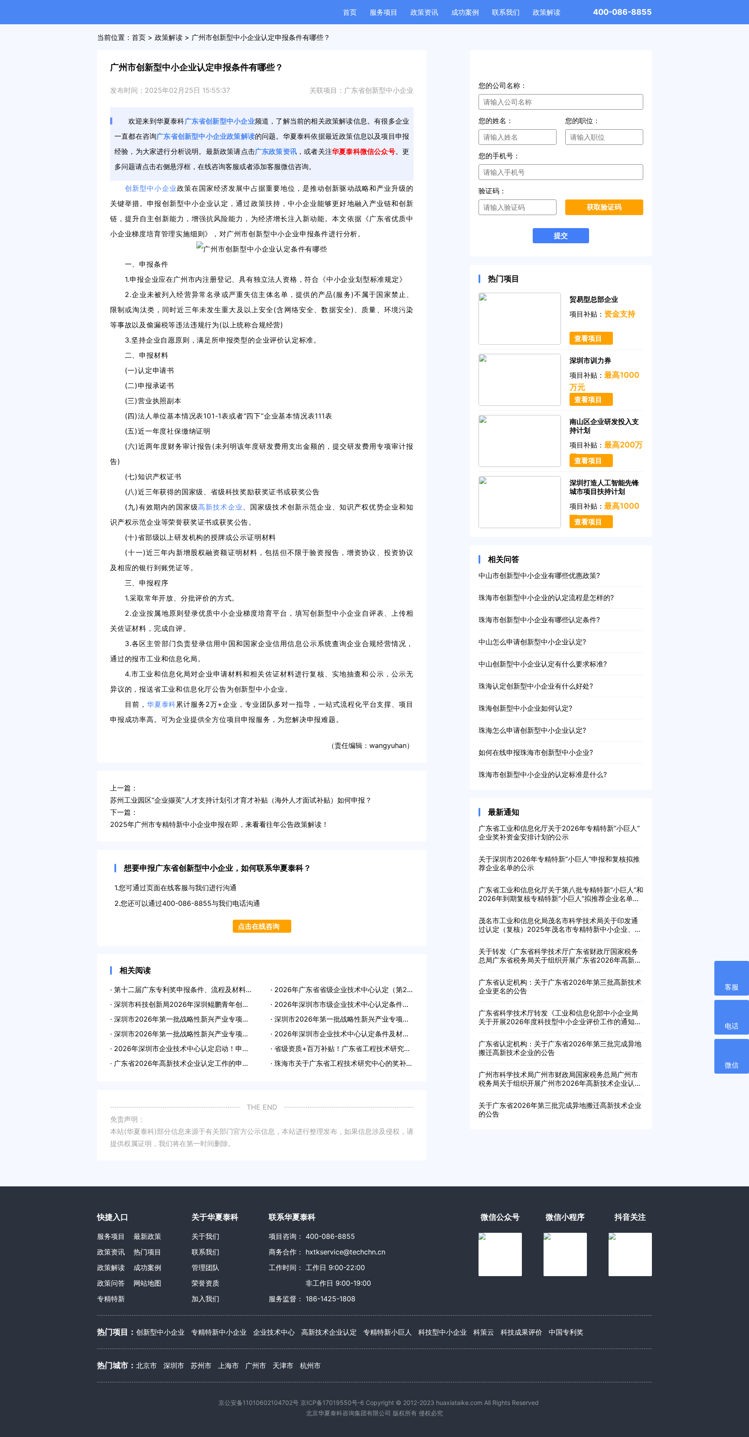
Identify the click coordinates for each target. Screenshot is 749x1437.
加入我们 (205, 1298)
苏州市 (201, 1365)
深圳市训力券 (590, 360)
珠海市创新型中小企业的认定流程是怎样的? (546, 597)
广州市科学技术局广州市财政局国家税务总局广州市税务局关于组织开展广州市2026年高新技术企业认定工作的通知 (560, 1079)
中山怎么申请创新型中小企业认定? (532, 641)
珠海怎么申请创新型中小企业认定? (532, 730)
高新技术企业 (220, 507)
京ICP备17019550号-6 (332, 1402)
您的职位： (582, 120)
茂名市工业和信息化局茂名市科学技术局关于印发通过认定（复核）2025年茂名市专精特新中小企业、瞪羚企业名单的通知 (560, 925)
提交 (561, 235)
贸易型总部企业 (594, 299)
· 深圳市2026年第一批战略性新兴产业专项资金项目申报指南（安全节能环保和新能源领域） (252, 1019)
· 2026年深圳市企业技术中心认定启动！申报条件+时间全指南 (206, 1048)
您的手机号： (499, 155)
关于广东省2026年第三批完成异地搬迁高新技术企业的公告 (560, 1109)
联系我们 (506, 12)
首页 (350, 12)
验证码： (492, 190)
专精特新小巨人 (387, 1332)
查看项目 (588, 338)
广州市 (255, 1365)
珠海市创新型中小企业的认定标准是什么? (543, 774)
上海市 (228, 1365)
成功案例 (465, 12)
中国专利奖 (566, 1332)
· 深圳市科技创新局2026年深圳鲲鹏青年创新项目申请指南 (200, 1004)
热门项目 (147, 1252)
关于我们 (205, 1236)
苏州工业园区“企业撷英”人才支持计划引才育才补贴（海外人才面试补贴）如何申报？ (241, 800)
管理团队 (205, 1267)
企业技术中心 (274, 1332)
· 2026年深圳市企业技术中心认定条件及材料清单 (346, 1033)
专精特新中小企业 (219, 1332)
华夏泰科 (135, 12)
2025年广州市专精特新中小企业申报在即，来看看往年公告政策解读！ (219, 824)
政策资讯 (424, 12)
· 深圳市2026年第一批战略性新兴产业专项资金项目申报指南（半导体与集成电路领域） (245, 1033)
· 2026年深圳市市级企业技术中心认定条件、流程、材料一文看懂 (371, 1004)
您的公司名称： (503, 85)
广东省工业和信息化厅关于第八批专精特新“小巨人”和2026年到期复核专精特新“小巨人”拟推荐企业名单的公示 (561, 894)
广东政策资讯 (276, 151)
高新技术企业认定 (329, 1332)
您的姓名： (496, 120)
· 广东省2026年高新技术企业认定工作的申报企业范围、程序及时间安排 (221, 1063)
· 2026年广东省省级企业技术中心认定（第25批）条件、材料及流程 (375, 989)
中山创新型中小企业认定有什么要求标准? (543, 664)
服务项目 (383, 12)
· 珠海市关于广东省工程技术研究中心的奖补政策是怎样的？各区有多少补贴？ (390, 1063)
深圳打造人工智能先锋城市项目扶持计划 (604, 487)
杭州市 (310, 1365)
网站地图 (147, 1283)
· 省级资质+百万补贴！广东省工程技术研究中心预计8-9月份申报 (370, 1048)
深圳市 (173, 1365)
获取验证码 (604, 207)
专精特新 (111, 1298)
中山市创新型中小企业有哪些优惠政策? (539, 575)
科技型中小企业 (442, 1332)
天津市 (283, 1365)
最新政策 (147, 1236)
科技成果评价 (521, 1332)
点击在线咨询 (259, 926)
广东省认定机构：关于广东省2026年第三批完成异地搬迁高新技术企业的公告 (560, 1048)
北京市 (146, 1365)
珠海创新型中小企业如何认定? (525, 708)
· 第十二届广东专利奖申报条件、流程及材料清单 (185, 989)
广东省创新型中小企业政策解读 (205, 136)
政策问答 (111, 1283)
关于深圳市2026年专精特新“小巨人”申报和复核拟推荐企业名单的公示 (559, 863)
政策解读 (546, 12)
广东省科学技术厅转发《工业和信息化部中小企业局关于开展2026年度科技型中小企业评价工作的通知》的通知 (560, 1017)
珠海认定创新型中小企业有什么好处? (536, 686)
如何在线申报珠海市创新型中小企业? (536, 752)
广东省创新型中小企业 (379, 90)
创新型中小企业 (151, 188)
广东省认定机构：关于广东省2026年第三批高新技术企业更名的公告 (560, 986)
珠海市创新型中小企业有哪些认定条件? (539, 619)
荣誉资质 (205, 1283)
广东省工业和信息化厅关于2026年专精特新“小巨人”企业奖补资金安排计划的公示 (559, 832)
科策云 (483, 1332)
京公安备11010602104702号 (258, 1402)
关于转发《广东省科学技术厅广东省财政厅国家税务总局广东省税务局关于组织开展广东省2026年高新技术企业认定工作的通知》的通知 (560, 955)
